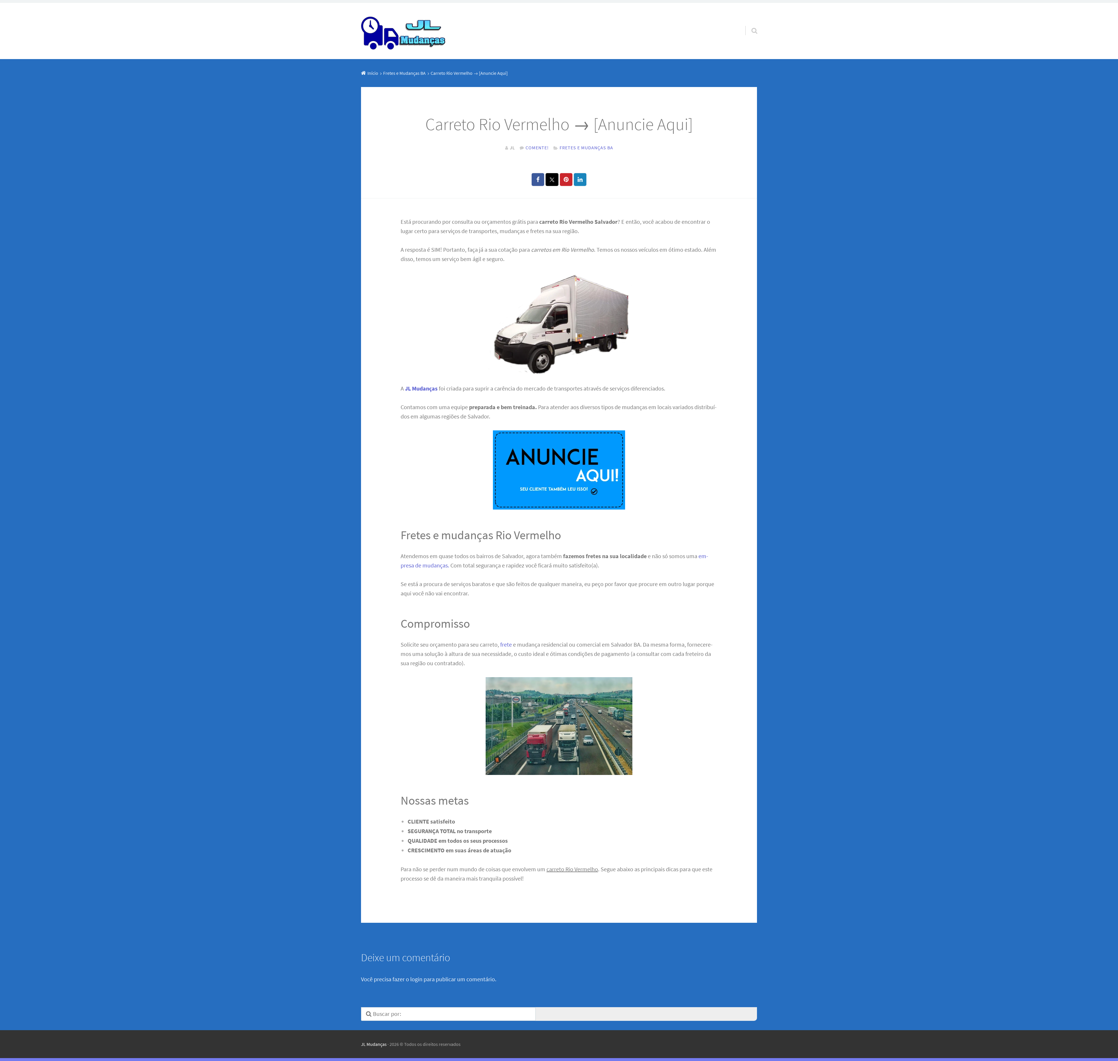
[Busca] (749, 23)
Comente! (537, 147)
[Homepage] (404, 31)
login (416, 979)
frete (506, 644)
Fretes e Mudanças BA (586, 147)
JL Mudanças (374, 1044)
